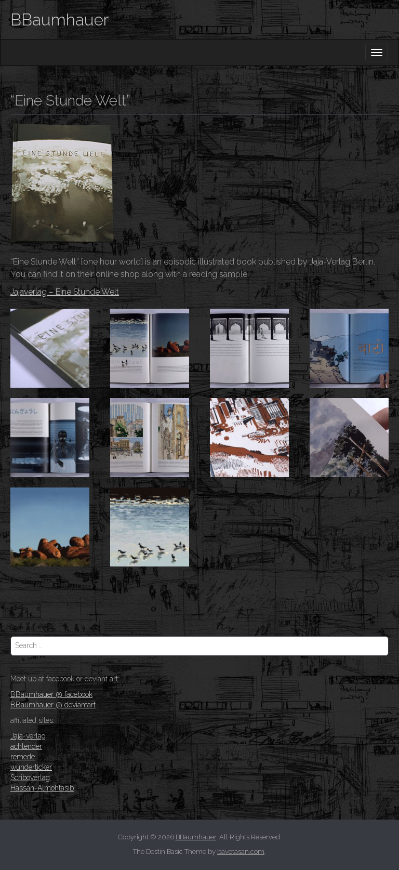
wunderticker (31, 767)
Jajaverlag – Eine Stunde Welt (64, 292)
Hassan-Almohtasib (42, 788)
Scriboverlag (30, 777)
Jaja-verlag (28, 736)
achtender (26, 746)
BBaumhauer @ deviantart (53, 705)
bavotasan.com (240, 851)
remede (22, 757)
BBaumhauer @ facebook (51, 694)
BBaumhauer (59, 19)
